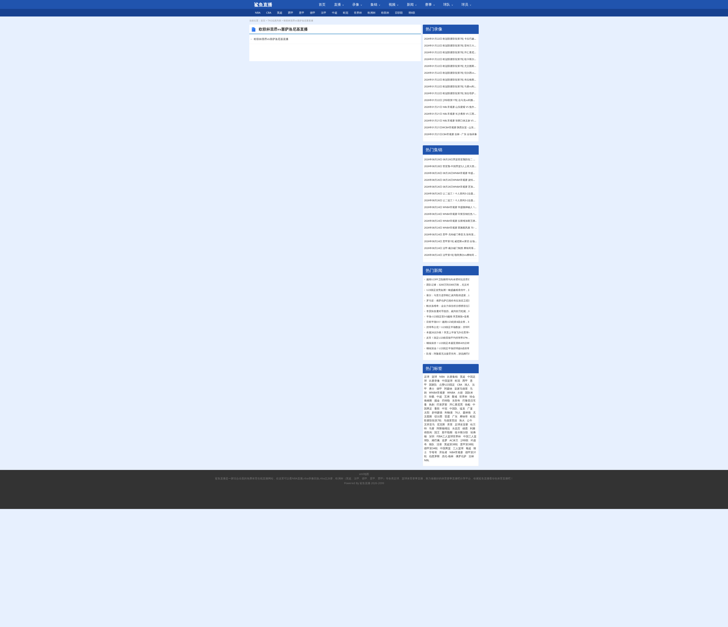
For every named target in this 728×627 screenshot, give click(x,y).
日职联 (399, 12)
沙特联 (464, 440)
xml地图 (364, 474)
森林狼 (467, 412)
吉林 (471, 456)
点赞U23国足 (447, 384)
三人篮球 (458, 448)
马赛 (431, 428)
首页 (322, 4)
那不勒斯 (447, 432)
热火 (462, 420)
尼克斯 (441, 424)
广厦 (470, 408)
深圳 (431, 436)
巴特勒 (446, 400)
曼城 (454, 396)
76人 (457, 412)
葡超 (468, 448)
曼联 (437, 408)
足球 (426, 376)
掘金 (437, 400)
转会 (472, 396)
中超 (334, 12)
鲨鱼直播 (365, 483)
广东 (454, 416)
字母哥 (433, 452)
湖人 (467, 384)
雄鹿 (465, 428)
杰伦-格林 (447, 456)
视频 (392, 4)
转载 (431, 396)
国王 (437, 432)
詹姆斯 (428, 400)
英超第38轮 (451, 444)
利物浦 (449, 412)
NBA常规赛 (456, 452)
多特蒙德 (437, 412)
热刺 (431, 404)
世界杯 (358, 12)
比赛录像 (434, 380)
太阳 (426, 412)
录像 (355, 4)
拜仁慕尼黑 (456, 404)
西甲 (290, 12)
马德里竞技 (450, 420)
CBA (268, 12)
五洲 (447, 396)
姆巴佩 (436, 440)
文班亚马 (429, 424)
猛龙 (462, 408)
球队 (446, 4)
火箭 (460, 392)
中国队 (453, 408)
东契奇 (456, 400)
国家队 (433, 384)
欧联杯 (385, 12)
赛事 (428, 4)
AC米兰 (454, 440)
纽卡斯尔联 (461, 432)
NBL (426, 460)
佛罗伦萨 (461, 456)
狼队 (431, 444)
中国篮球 (447, 380)
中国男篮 (445, 448)
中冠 (444, 408)
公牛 (469, 420)
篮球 (434, 376)
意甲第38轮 (467, 444)
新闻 (410, 4)
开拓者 (443, 452)
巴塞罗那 (442, 404)
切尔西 (438, 416)
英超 (279, 12)
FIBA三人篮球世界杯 (449, 436)
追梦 (444, 440)
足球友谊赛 (461, 424)
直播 (337, 4)
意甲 (301, 12)
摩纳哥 (464, 416)
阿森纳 (448, 388)
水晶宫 (456, 428)
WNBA (451, 392)
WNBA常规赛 (437, 392)
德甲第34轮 (431, 448)
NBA (257, 12)
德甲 (312, 12)
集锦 (373, 4)
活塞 (439, 444)
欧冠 (345, 12)
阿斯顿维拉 (443, 428)
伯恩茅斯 (434, 456)
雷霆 (447, 416)
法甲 (323, 12)
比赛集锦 (452, 376)
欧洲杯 (372, 12)
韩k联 (412, 12)
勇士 (431, 388)
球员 (464, 4)
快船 (467, 404)
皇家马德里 (461, 388)
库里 (450, 424)
